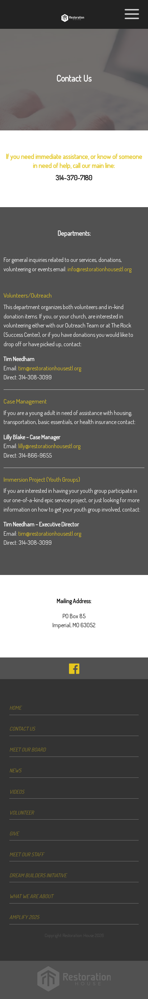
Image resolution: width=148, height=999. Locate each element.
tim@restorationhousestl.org (49, 368)
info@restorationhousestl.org (99, 269)
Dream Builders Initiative (37, 875)
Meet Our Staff (26, 854)
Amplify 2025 (24, 917)
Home (15, 707)
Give (14, 833)
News (15, 770)
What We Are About (31, 896)
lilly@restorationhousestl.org (49, 446)
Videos (16, 791)
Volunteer (21, 812)
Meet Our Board (27, 749)
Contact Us (22, 728)
